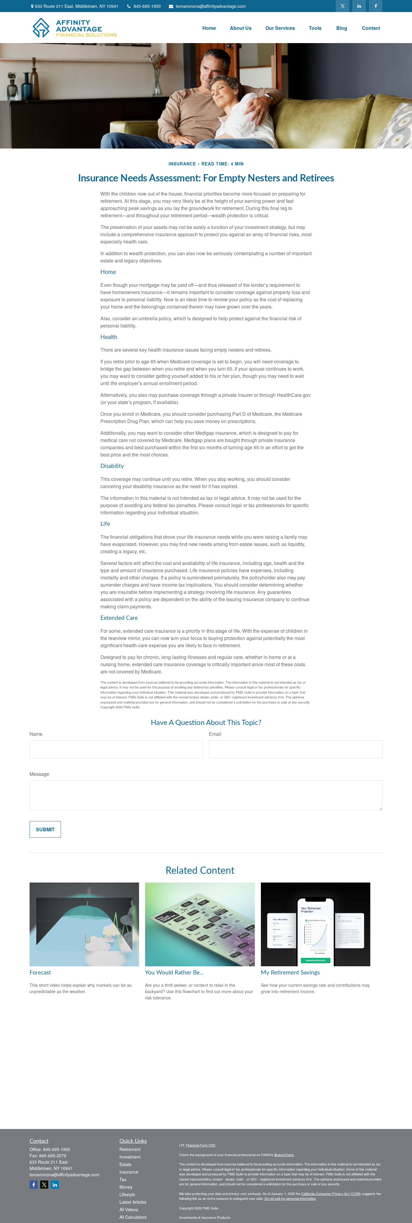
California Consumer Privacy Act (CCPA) (331, 1193)
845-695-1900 (147, 6)
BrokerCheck (284, 1154)
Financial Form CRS (200, 1145)
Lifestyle (127, 1194)
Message (39, 773)
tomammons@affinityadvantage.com (211, 6)
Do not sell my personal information (290, 1198)
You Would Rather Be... (174, 973)
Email (215, 733)
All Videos (128, 1209)
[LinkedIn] (359, 6)
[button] (209, 27)
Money (125, 1187)
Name (36, 733)
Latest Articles (132, 1202)
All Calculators (133, 1217)
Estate (125, 1164)
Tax (122, 1179)
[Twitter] (342, 6)
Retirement (130, 1149)
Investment (130, 1157)
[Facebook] (375, 6)
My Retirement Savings (290, 973)
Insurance (128, 1172)
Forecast (40, 973)
